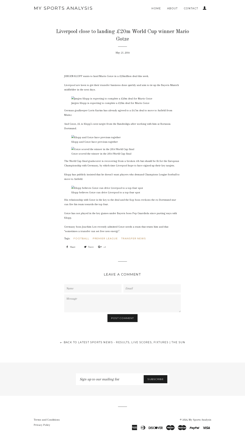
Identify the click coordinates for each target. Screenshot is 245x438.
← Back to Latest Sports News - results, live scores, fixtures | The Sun (122, 342)
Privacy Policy (42, 425)
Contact (191, 8)
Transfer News (133, 238)
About (172, 8)
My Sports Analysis (63, 8)
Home (156, 8)
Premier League (105, 238)
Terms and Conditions (47, 419)
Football (81, 238)
